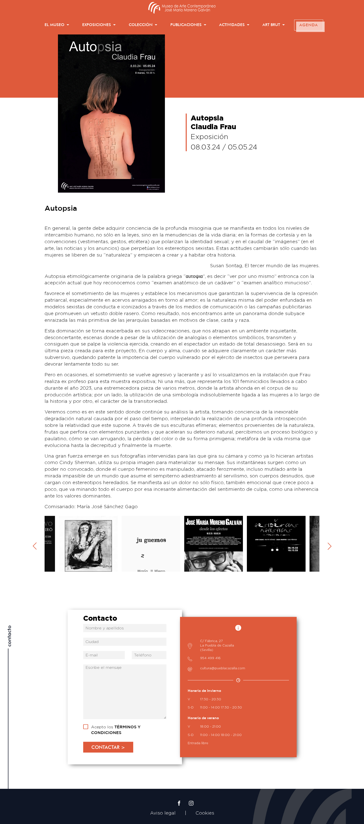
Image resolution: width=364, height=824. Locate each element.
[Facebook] (179, 799)
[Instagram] (191, 799)
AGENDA (308, 25)
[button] (57, 25)
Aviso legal (163, 812)
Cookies (205, 812)
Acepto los (115, 730)
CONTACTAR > (108, 747)
